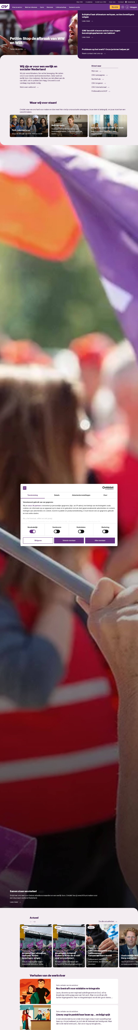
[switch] (57, 531)
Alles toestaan (100, 540)
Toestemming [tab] (32, 495)
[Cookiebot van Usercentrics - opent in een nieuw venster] (105, 488)
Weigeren (38, 540)
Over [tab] (105, 495)
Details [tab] (57, 495)
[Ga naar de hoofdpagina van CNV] (4, 6)
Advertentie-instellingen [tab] (81, 495)
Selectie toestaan (69, 540)
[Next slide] (35, 921)
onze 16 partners (35, 505)
